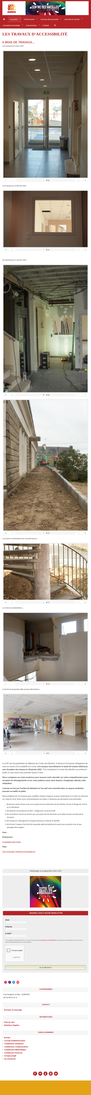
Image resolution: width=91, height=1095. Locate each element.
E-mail (8, 932)
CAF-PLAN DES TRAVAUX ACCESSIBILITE (18, 851)
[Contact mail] (40, 1073)
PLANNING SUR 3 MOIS (11, 841)
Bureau (7, 1036)
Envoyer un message (13, 1009)
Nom (7, 919)
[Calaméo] (45, 1073)
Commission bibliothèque (15, 1049)
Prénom (8, 926)
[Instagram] (51, 1073)
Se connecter (10, 1058)
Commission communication (16, 1045)
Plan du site (9, 1021)
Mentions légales (11, 1024)
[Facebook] (35, 1073)
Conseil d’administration (14, 1039)
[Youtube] (56, 1073)
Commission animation (14, 1043)
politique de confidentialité (48, 939)
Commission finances (13, 1052)
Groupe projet (10, 1055)
